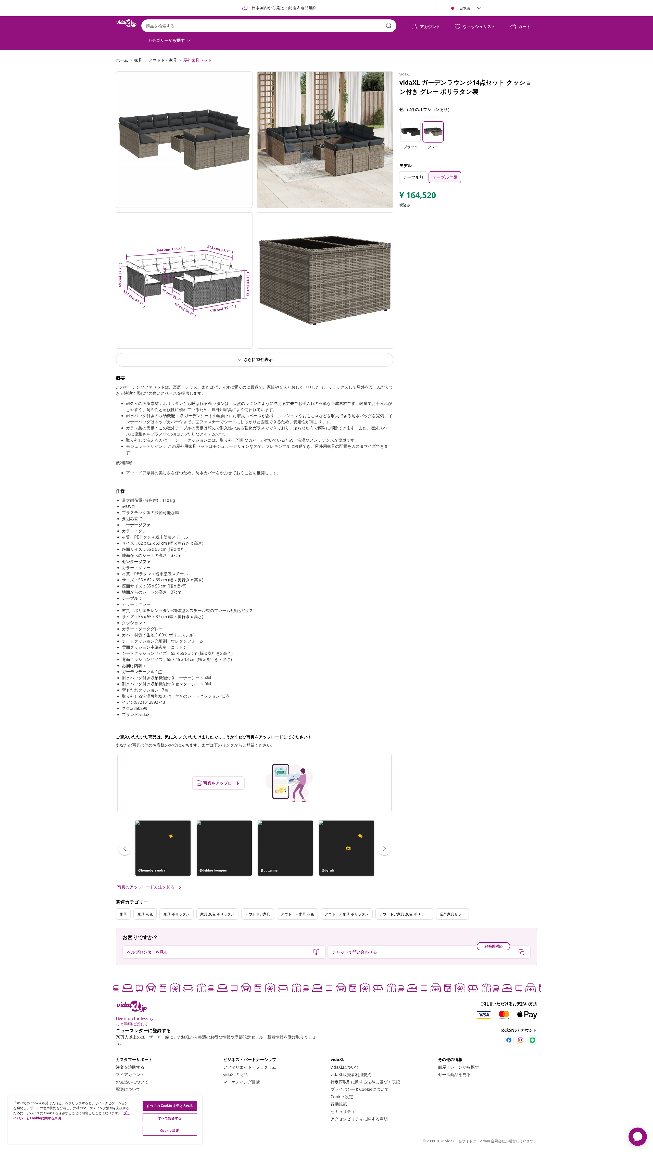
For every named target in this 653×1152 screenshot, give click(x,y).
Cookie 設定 (342, 1096)
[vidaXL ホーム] (126, 23)
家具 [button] (123, 914)
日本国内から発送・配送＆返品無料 (283, 7)
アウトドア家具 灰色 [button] (297, 914)
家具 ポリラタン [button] (177, 914)
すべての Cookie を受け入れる (169, 1105)
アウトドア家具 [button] (257, 914)
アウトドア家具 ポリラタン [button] (347, 914)
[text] (417, 196)
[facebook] (508, 1040)
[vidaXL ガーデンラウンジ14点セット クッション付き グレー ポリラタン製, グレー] (184, 140)
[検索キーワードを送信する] (389, 25)
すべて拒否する (169, 1118)
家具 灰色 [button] (145, 914)
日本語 (464, 8)
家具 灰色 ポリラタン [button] (217, 914)
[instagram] (520, 1040)
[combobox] (268, 25)
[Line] (532, 1040)
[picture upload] (289, 783)
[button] (163, 848)
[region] (105, 1119)
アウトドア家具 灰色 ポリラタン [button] (405, 914)
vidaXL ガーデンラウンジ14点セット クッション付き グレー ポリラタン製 (465, 87)
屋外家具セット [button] (452, 914)
